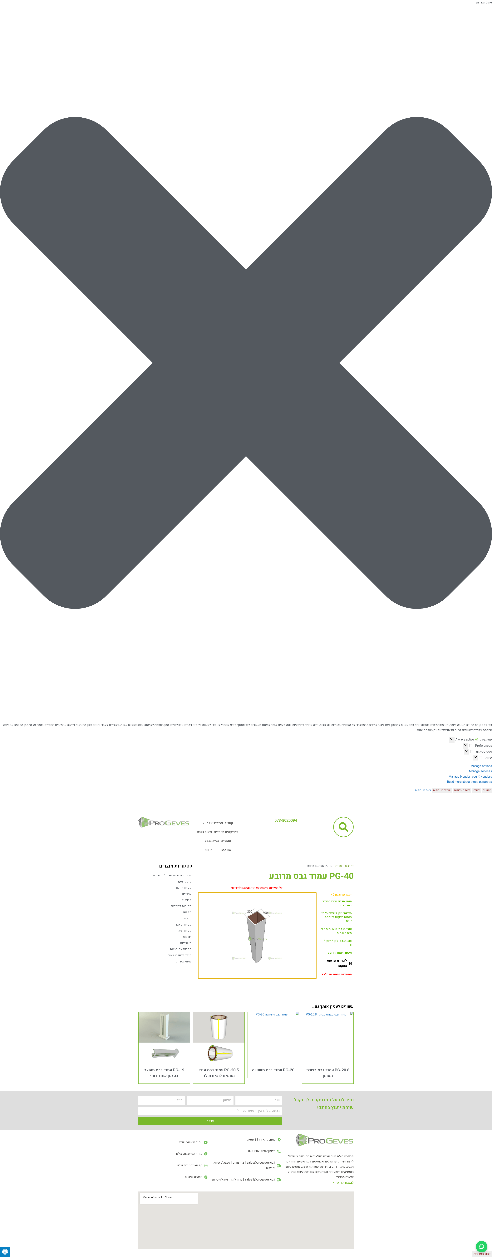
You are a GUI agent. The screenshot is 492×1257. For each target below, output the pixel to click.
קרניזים (186, 900)
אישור (487, 790)
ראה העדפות (462, 790)
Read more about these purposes (469, 782)
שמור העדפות (442, 790)
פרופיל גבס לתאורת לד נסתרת (172, 875)
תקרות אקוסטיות (180, 949)
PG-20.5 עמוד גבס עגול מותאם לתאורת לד (219, 1073)
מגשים (187, 918)
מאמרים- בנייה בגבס (218, 841)
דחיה (477, 790)
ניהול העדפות (482, 1254)
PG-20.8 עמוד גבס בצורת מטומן (327, 1073)
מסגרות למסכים (181, 906)
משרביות (185, 943)
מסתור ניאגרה (182, 924)
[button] (246, 363)
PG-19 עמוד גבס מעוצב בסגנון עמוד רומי (164, 1073)
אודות (208, 849)
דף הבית (349, 866)
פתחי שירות (183, 961)
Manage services (480, 771)
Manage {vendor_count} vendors (470, 776)
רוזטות (187, 937)
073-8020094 (285, 820)
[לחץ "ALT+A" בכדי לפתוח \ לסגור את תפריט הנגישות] (5, 1252)
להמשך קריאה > (343, 1182)
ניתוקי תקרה (183, 881)
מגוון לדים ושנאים (179, 955)
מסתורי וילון (183, 887)
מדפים (187, 912)
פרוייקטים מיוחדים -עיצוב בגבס (217, 832)
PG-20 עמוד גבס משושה (273, 1070)
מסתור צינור (183, 930)
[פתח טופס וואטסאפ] (481, 1246)
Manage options (481, 766)
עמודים (338, 866)
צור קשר (225, 849)
